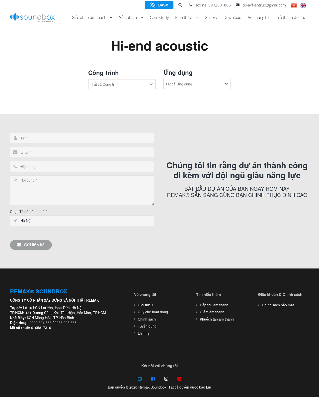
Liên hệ (144, 333)
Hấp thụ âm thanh (214, 304)
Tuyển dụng (147, 326)
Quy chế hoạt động (153, 311)
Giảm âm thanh (212, 311)
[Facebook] (153, 379)
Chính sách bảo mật (278, 304)
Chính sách (147, 319)
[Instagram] (166, 379)
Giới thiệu (145, 304)
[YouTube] (179, 379)
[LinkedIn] (139, 379)
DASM (163, 4)
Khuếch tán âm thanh (217, 319)
